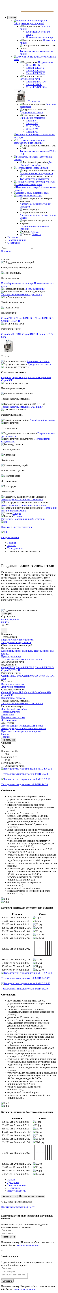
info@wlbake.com (16, 1190)
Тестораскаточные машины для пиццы (21, 294)
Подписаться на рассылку (31, 1196)
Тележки (36, 234)
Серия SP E (32, 123)
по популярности (10, 619)
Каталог (12, 17)
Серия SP (31, 120)
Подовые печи (46, 62)
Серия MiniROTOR (36, 81)
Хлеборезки (7, 714)
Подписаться (8, 1237)
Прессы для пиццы (34, 288)
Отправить (7, 1281)
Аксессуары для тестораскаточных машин (23, 505)
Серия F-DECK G (35, 70)
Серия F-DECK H (35, 73)
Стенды (35, 231)
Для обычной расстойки (36, 163)
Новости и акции (16, 240)
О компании (13, 242)
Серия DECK (33, 65)
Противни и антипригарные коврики (21, 731)
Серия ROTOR (34, 84)
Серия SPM (32, 129)
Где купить (13, 237)
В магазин (6, 251)
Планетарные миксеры (13, 698)
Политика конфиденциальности (18, 1207)
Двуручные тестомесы (31, 112)
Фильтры (6, 613)
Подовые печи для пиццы (39, 37)
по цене (5, 622)
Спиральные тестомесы (32, 118)
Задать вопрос (9, 1196)
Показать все (8, 740)
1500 (7, 760)
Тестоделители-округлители (34, 179)
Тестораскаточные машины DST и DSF (22, 406)
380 (6, 754)
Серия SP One (33, 126)
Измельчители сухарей (13, 717)
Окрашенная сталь (14, 766)
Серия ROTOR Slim (36, 87)
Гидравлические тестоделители (36, 173)
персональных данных (28, 1245)
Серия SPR (32, 131)
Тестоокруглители (10, 711)
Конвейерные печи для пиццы (17, 283)
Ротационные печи (30, 79)
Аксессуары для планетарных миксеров (22, 499)
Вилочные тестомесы (38, 361)
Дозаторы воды (9, 720)
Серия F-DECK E (35, 67)
